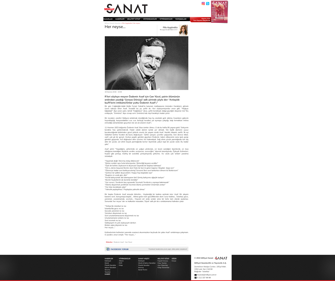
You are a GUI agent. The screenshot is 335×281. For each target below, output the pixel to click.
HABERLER (119, 19)
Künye (174, 261)
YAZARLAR (108, 19)
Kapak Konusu (163, 261)
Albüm (121, 261)
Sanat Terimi (142, 270)
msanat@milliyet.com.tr (206, 275)
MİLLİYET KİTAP (133, 19)
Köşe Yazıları (162, 263)
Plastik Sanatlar (110, 265)
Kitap (121, 265)
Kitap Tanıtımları (163, 267)
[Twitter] (207, 3)
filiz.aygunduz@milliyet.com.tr (169, 29)
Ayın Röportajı (163, 265)
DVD (120, 263)
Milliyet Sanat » (110, 23)
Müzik (107, 263)
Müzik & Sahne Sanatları (147, 263)
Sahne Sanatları (110, 267)
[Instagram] (203, 3)
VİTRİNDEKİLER (166, 19)
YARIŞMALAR (180, 19)
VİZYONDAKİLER (150, 19)
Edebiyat (108, 261)
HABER (107, 274)
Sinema (107, 270)
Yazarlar (118, 23)
